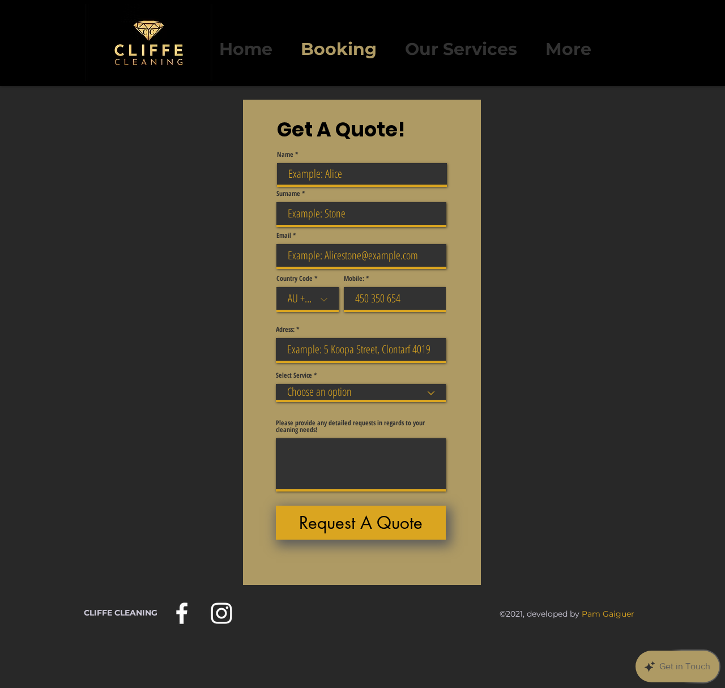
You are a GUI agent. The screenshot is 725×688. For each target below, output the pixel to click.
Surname (288, 193)
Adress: (285, 329)
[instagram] (221, 613)
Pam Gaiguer (608, 614)
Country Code (294, 278)
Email (283, 235)
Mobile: (354, 278)
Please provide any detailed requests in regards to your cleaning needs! (350, 426)
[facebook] (182, 613)
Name (285, 154)
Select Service (294, 375)
